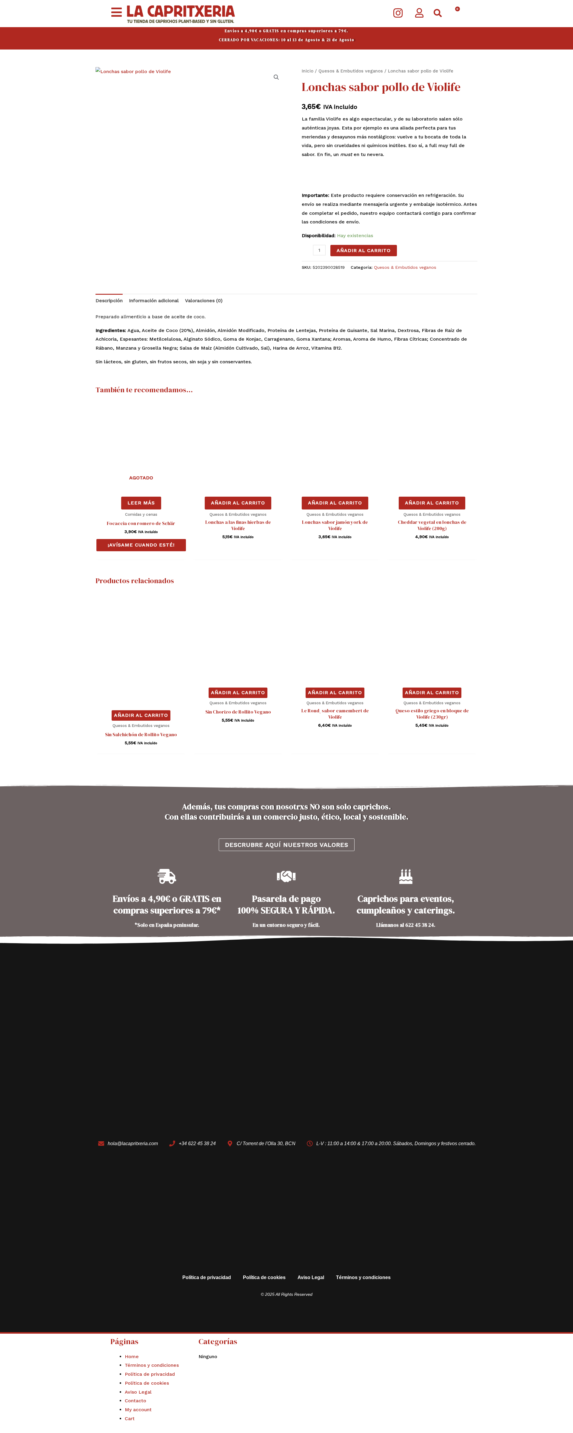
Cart (130, 1418)
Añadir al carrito (364, 250)
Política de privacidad (206, 1277)
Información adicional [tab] (154, 300)
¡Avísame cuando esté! (141, 545)
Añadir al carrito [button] (238, 503)
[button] (437, 13)
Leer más (141, 503)
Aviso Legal (311, 1277)
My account (138, 1409)
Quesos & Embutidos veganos (350, 71)
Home (132, 1356)
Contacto (135, 1400)
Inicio (307, 71)
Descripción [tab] (109, 300)
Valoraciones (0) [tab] (204, 300)
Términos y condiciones (363, 1277)
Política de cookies (264, 1277)
